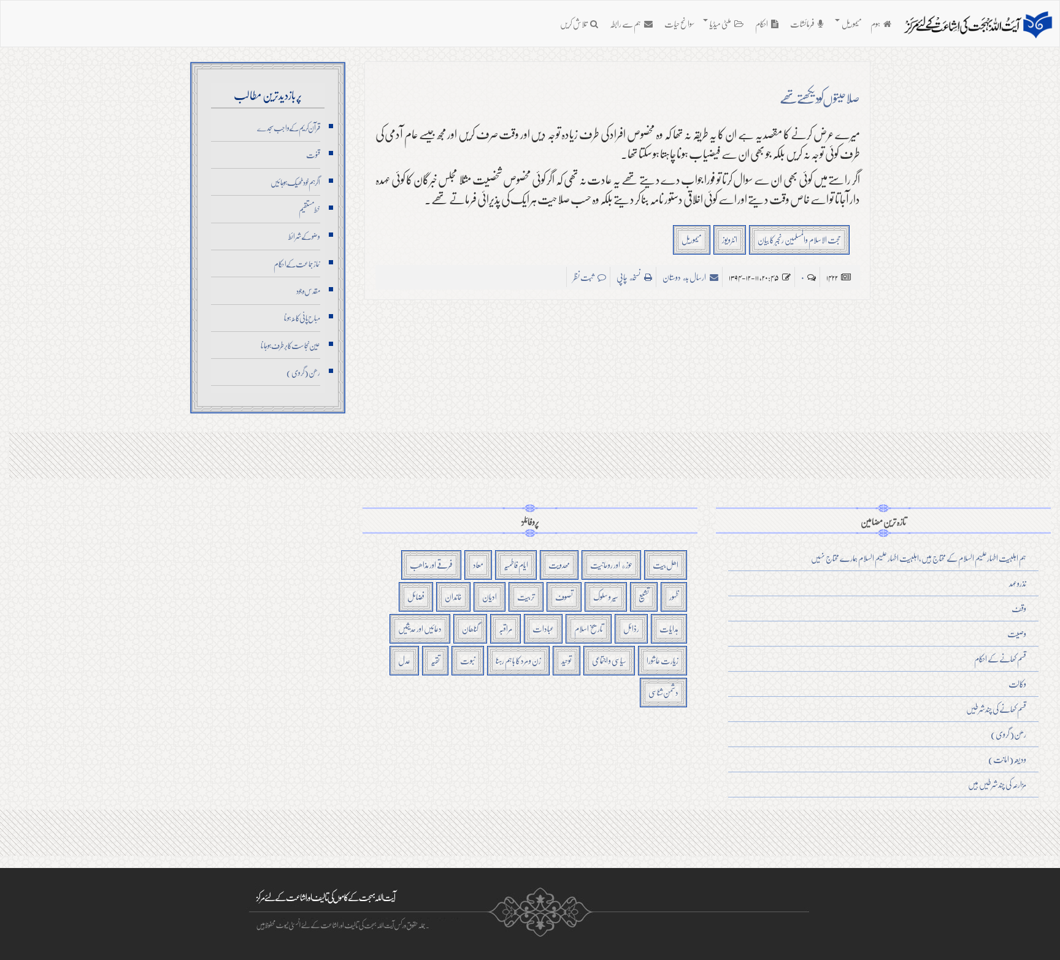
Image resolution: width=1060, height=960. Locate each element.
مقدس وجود (308, 291)
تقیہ (435, 660)
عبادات (543, 628)
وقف (1019, 608)
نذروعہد (1017, 583)
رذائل (631, 628)
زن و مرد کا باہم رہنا (518, 660)
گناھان (470, 628)
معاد (478, 565)
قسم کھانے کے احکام (1000, 658)
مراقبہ (505, 628)
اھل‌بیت (665, 565)
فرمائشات (802, 23)
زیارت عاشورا (662, 660)
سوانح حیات (679, 23)
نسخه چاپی (628, 277)
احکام (761, 23)
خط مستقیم (309, 209)
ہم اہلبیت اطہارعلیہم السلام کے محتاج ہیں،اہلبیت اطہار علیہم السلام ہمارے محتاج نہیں (918, 558)
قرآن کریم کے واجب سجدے (288, 127)
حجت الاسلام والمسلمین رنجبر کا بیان (799, 239)
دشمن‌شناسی (663, 692)
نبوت (467, 660)
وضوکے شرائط (304, 236)
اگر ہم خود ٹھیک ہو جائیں (295, 182)
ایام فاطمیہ (516, 565)
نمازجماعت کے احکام (297, 264)
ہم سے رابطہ (625, 23)
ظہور (673, 596)
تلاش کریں (573, 23)
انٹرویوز (729, 239)
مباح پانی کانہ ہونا (302, 318)
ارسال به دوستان (684, 277)
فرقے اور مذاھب (431, 565)
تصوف (564, 596)
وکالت (1017, 684)
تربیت (526, 596)
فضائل (415, 596)
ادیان (489, 596)
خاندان (453, 596)
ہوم (875, 23)
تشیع (644, 596)
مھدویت (559, 565)
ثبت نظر (583, 277)
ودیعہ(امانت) (1007, 759)
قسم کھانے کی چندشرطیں (996, 709)
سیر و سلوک (605, 596)
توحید (566, 660)
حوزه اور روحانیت (611, 565)
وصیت (1016, 633)
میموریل (851, 23)
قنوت (313, 154)
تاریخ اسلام (588, 628)
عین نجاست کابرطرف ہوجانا (290, 345)
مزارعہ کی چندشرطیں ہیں (997, 784)
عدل (404, 660)
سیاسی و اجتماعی (609, 660)
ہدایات (668, 628)
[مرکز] (977, 25)
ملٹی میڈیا (720, 23)
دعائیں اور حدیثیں (420, 628)
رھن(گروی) (303, 372)
